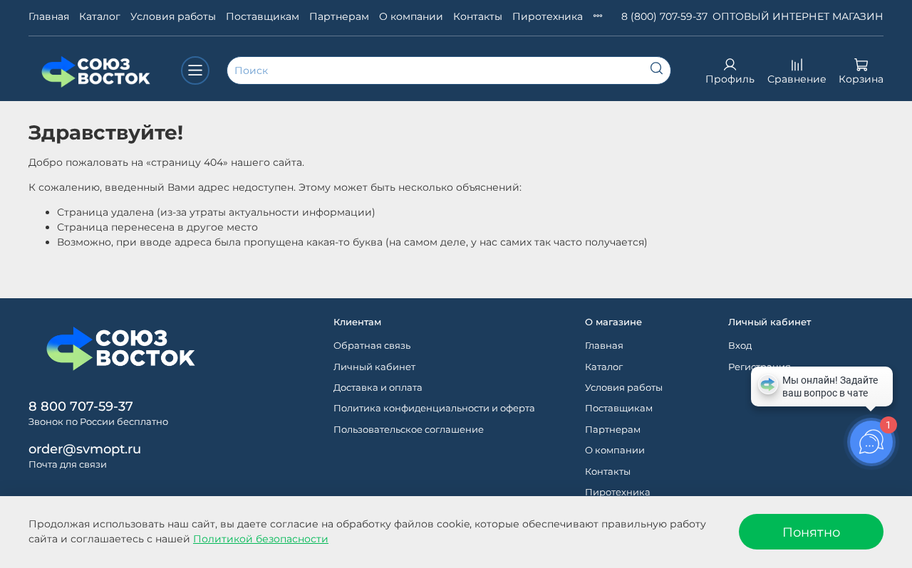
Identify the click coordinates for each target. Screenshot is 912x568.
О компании (411, 16)
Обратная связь (371, 345)
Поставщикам (262, 16)
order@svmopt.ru (84, 449)
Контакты (477, 16)
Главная (48, 16)
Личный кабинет (374, 367)
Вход (740, 345)
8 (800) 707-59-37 (664, 16)
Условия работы (173, 16)
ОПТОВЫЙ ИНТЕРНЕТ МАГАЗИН (798, 16)
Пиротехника (547, 16)
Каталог (99, 16)
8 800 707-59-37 (80, 406)
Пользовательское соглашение (408, 429)
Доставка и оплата (378, 387)
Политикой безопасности (260, 538)
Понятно (811, 532)
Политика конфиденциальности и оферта (434, 408)
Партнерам (339, 16)
